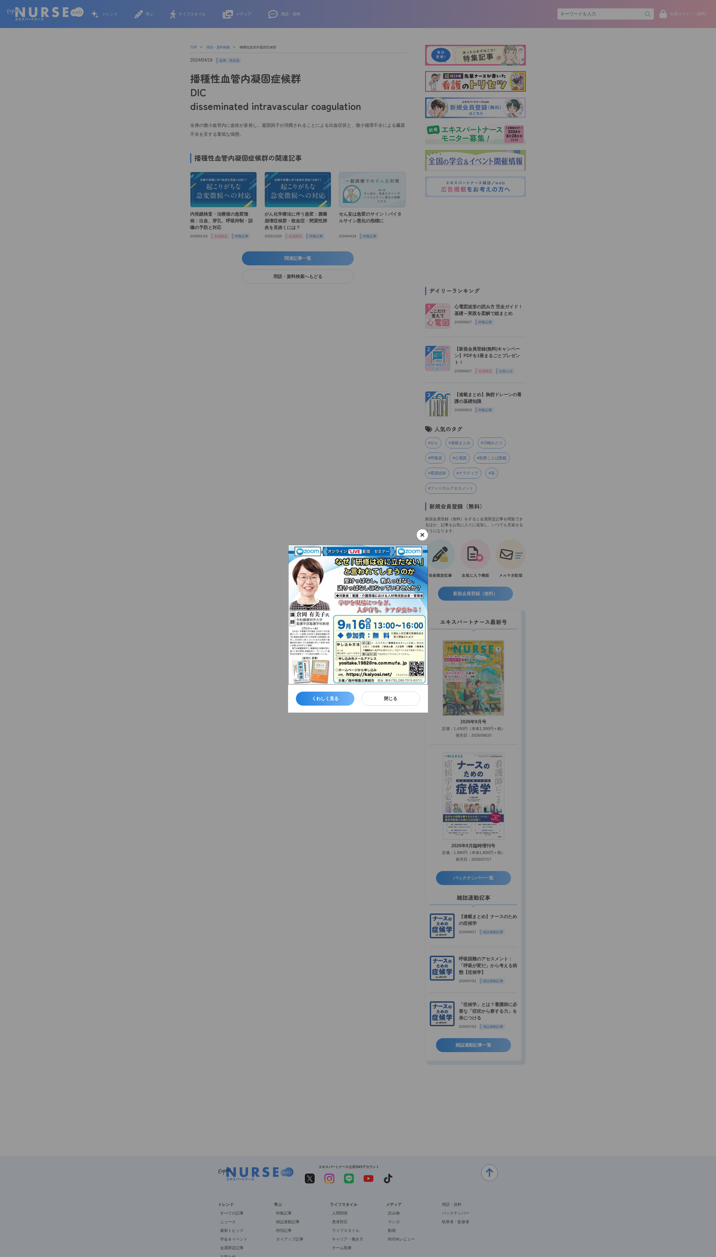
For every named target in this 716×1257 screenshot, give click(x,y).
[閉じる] (422, 534)
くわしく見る (325, 698)
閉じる (390, 698)
